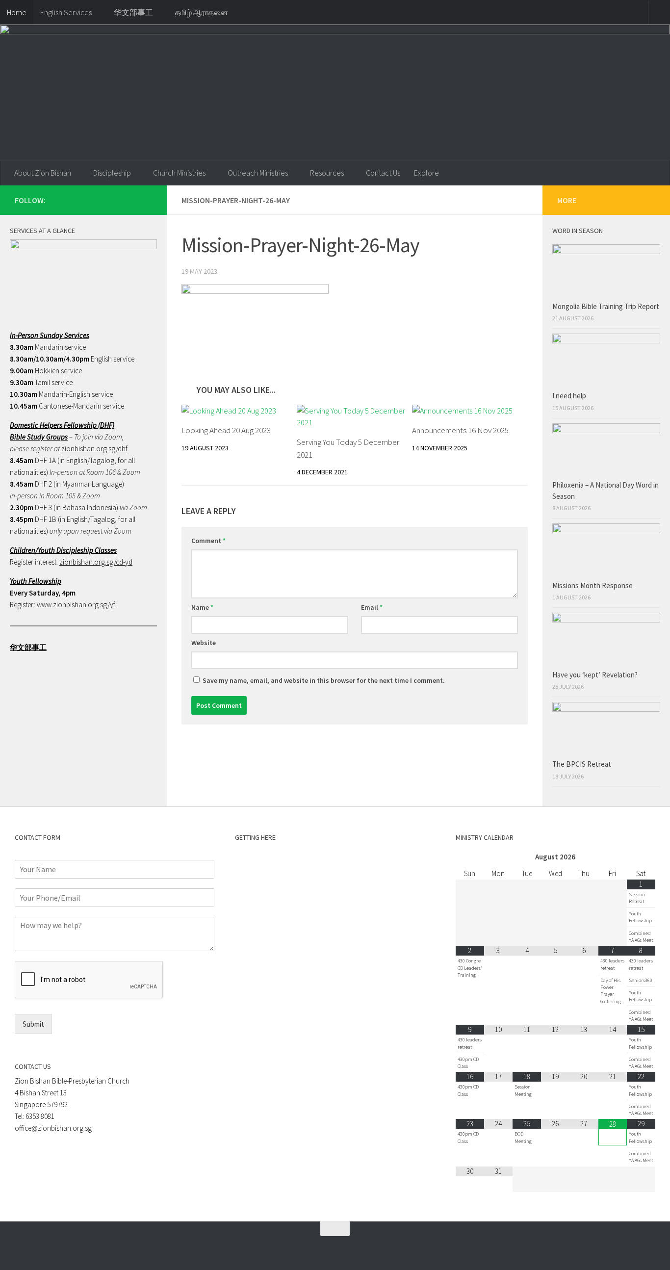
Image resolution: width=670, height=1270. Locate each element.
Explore (426, 173)
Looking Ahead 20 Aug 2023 (226, 430)
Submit (33, 1024)
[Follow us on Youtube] (146, 200)
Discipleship (112, 173)
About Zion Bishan (42, 173)
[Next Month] (641, 857)
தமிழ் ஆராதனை (201, 12)
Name (202, 607)
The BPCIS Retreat (582, 764)
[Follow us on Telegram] (130, 200)
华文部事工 (133, 12)
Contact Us (383, 173)
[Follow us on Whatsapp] (115, 200)
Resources (327, 173)
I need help (569, 395)
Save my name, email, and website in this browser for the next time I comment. (324, 680)
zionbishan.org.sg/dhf (94, 448)
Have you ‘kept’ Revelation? (595, 674)
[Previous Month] (470, 857)
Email (372, 607)
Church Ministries (179, 173)
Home (16, 12)
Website (203, 642)
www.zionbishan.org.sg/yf (76, 604)
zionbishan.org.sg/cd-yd (95, 562)
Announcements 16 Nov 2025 (460, 430)
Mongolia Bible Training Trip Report (605, 306)
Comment (208, 540)
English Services (66, 12)
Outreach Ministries (258, 173)
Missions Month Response (593, 585)
